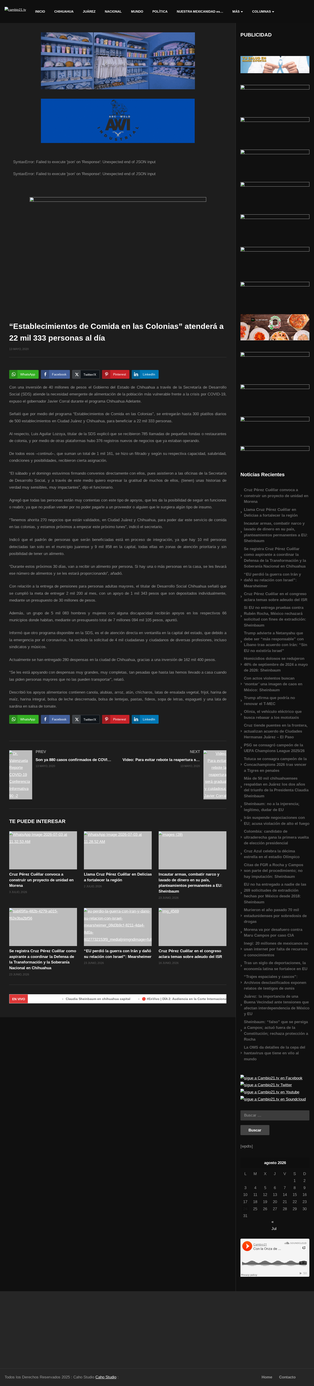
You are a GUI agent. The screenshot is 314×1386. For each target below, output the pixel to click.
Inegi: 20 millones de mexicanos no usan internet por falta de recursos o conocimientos (276, 949)
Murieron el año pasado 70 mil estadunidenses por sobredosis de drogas (275, 916)
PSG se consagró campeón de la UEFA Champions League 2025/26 (274, 748)
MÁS (236, 11)
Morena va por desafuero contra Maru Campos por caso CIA (273, 932)
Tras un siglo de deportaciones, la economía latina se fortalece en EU (275, 966)
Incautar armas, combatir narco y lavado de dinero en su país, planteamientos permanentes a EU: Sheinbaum (276, 532)
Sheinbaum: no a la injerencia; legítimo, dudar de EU (272, 807)
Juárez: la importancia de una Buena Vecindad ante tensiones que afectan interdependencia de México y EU (276, 1005)
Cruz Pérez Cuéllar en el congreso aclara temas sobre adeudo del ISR (275, 597)
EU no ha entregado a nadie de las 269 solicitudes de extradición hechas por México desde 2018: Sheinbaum (275, 893)
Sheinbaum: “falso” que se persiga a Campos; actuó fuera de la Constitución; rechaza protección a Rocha (276, 1031)
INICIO (40, 11)
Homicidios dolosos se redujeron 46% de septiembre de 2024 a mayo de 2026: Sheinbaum (276, 664)
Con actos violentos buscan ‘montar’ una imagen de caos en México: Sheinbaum (273, 684)
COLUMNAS (261, 11)
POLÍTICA (160, 11)
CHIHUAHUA (64, 11)
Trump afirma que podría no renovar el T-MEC (269, 701)
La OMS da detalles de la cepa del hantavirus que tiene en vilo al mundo (274, 1053)
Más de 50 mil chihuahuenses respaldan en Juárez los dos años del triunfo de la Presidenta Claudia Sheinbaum (276, 787)
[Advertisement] (39, 1327)
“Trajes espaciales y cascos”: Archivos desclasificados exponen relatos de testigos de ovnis (275, 982)
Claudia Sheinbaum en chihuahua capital (72, 999)
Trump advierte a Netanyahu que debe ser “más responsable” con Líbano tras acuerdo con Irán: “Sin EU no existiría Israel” (275, 642)
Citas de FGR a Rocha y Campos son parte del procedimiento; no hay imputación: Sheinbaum (273, 871)
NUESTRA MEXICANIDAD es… (200, 11)
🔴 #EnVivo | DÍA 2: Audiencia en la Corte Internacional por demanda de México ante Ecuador (189, 999)
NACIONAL (113, 11)
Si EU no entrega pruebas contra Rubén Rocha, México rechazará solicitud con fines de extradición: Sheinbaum (275, 616)
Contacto (287, 1377)
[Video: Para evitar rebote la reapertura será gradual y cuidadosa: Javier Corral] (175, 775)
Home (267, 1377)
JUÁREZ (89, 11)
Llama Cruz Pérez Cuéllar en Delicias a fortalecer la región (271, 512)
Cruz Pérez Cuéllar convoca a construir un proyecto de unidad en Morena (41, 880)
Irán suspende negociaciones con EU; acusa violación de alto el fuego (276, 820)
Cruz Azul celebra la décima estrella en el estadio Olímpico (272, 854)
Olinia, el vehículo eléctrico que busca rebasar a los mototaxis (273, 714)
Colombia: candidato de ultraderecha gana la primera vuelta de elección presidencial (276, 837)
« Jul (274, 1222)
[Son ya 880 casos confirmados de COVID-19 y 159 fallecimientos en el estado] (61, 775)
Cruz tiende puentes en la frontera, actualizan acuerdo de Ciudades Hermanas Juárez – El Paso (276, 731)
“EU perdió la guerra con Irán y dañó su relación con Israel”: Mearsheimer (272, 580)
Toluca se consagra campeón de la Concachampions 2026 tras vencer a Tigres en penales (275, 765)
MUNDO (137, 11)
